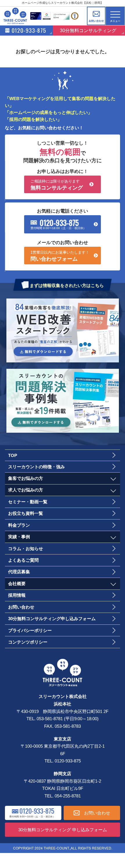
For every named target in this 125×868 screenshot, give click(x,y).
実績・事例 (19, 536)
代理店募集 (19, 571)
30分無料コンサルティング (88, 30)
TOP (12, 455)
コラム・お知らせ (25, 548)
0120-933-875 (59, 222)
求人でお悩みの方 (25, 489)
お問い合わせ (96, 16)
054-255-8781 (68, 795)
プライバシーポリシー (30, 630)
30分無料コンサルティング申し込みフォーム (52, 618)
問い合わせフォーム (60, 256)
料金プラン (19, 525)
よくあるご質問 (23, 560)
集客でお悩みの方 (25, 478)
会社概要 (17, 583)
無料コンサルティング (57, 185)
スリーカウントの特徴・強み (36, 466)
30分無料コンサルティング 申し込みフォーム (62, 829)
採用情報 (17, 595)
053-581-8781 (50, 718)
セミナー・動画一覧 (27, 501)
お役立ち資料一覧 (25, 513)
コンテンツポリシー (27, 642)
